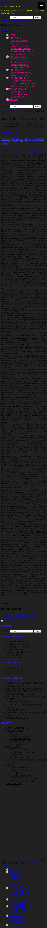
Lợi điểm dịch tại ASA (21, 72)
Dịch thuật (11, 765)
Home (4, 111)
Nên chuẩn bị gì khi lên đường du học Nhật (26, 712)
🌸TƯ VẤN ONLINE (16, 89)
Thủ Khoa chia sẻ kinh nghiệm (25, 778)
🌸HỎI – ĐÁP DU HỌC (17, 78)
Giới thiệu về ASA (14, 730)
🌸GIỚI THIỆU (13, 38)
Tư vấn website (18, 91)
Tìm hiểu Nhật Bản (15, 111)
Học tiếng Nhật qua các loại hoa (20, 693)
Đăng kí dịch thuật (19, 75)
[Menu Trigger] (41, 5)
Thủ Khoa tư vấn (19, 96)
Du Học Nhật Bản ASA (10, 6)
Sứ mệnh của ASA (19, 46)
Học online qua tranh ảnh (17, 673)
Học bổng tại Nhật (14, 709)
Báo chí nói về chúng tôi (22, 51)
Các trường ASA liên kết (22, 62)
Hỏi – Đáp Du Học (14, 654)
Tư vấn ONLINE (14, 657)
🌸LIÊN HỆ (12, 99)
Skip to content (7, 31)
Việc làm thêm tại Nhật (16, 715)
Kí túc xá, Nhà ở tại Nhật (17, 717)
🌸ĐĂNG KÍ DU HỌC (17, 56)
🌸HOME (10, 35)
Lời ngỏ (14, 43)
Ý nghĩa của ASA (19, 40)
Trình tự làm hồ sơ (19, 64)
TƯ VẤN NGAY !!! (9, 133)
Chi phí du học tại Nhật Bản (19, 701)
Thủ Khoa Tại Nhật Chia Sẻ (24, 83)
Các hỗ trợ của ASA (20, 67)
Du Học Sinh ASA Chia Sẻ (23, 86)
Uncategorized (31, 603)
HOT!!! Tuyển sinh (20, 59)
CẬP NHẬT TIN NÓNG (17, 728)
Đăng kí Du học (13, 746)
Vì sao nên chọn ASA (21, 48)
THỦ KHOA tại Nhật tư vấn (19, 652)
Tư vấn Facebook (19, 94)
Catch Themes (33, 863)
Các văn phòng (18, 54)
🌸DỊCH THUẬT (14, 70)
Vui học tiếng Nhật (14, 670)
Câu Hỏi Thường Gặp (21, 80)
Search (3, 104)
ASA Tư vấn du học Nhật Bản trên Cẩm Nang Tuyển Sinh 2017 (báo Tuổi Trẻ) (24, 689)
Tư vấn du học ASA (34, 150)
